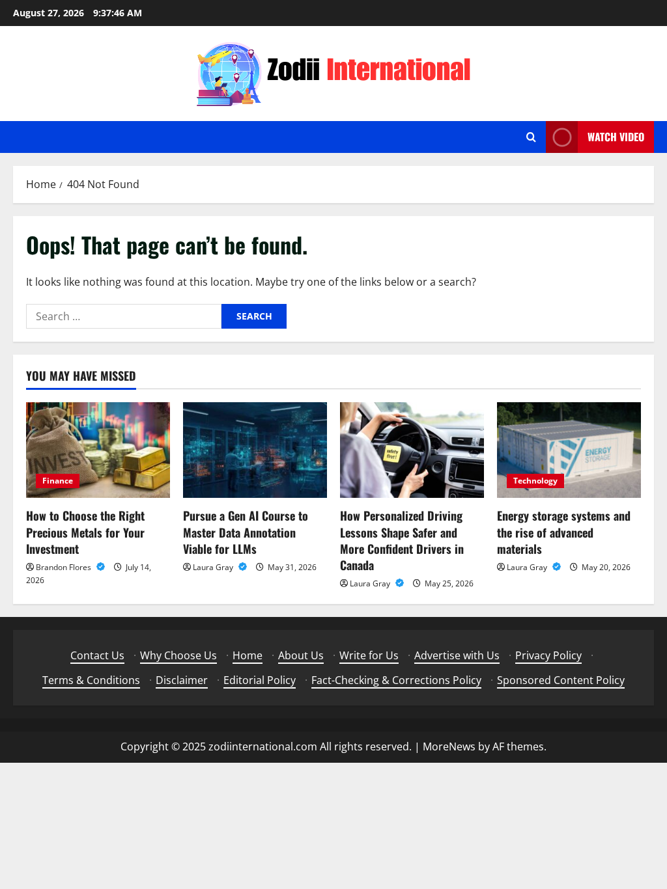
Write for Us (369, 655)
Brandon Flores (64, 567)
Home (248, 655)
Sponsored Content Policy (561, 680)
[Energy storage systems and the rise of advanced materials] (569, 450)
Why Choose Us (178, 655)
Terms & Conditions (91, 680)
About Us (301, 655)
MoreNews (449, 746)
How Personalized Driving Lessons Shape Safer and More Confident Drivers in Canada (402, 540)
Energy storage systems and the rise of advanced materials (564, 531)
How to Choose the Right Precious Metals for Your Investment (85, 531)
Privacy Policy (548, 655)
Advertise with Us (457, 655)
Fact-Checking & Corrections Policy (396, 680)
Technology (535, 480)
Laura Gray (214, 567)
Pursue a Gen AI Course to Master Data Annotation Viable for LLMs (245, 531)
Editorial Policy (259, 680)
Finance (57, 480)
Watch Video (616, 136)
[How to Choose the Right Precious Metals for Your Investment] (98, 450)
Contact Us (97, 655)
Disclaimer (182, 680)
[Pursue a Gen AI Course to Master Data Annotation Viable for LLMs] (255, 450)
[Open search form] (531, 137)
